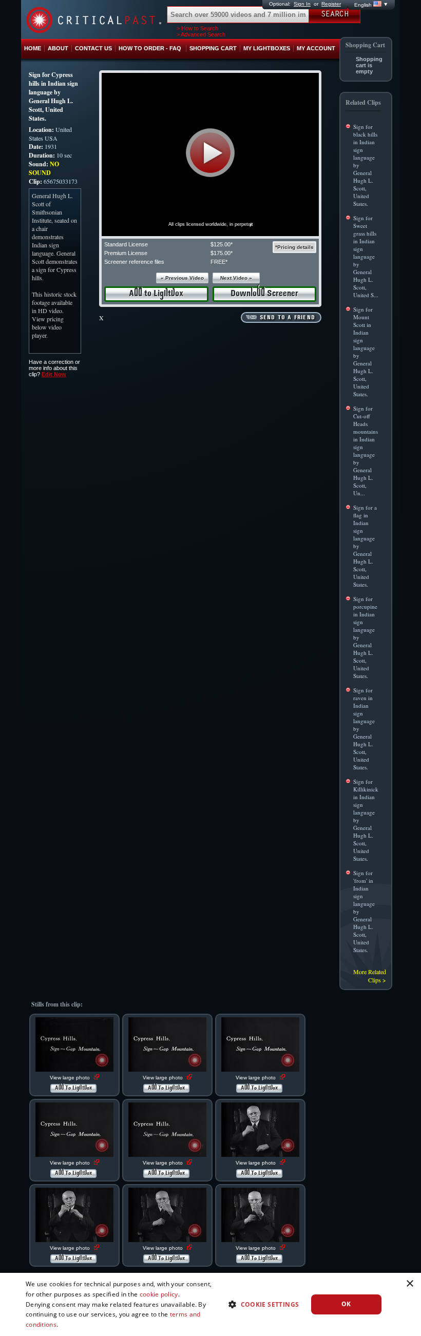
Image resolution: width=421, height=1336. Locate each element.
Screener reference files (134, 262)
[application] (210, 154)
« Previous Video (182, 278)
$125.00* (221, 244)
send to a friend (287, 317)
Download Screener (264, 294)
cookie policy (159, 1294)
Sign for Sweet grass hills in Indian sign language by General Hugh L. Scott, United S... (365, 256)
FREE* (218, 262)
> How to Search (197, 28)
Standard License (126, 244)
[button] (210, 153)
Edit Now (54, 374)
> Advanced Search (201, 34)
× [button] (409, 1284)
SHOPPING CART (213, 48)
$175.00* (221, 253)
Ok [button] (346, 1304)
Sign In (302, 4)
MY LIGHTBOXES (266, 48)
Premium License (125, 253)
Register (331, 4)
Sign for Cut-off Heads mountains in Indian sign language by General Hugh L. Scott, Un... (365, 450)
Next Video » (236, 278)
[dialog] (210, 1304)
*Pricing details (294, 247)
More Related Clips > (369, 975)
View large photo (70, 1077)
